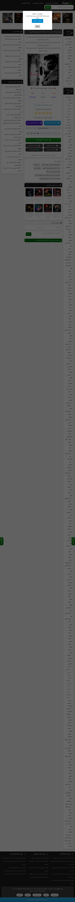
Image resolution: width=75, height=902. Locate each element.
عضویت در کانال (37, 21)
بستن (37, 26)
